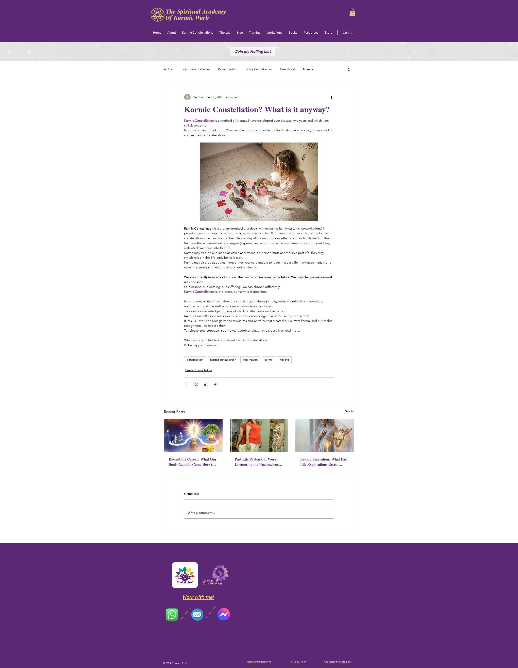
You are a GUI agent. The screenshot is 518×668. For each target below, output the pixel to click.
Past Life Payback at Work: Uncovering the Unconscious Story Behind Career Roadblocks (257, 461)
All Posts (169, 69)
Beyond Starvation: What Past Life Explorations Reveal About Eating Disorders (324, 461)
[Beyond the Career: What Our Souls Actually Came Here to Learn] (193, 435)
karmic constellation (223, 360)
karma (268, 360)
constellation (195, 360)
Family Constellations (258, 69)
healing (284, 360)
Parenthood (287, 69)
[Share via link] (216, 384)
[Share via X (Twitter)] (196, 384)
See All (349, 411)
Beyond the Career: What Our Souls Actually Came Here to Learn (193, 461)
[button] (352, 12)
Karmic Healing (227, 69)
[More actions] (331, 97)
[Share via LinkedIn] (206, 384)
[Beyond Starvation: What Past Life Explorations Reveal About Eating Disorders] (324, 435)
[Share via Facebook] (186, 384)
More (306, 69)
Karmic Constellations (196, 69)
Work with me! (198, 597)
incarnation (250, 360)
